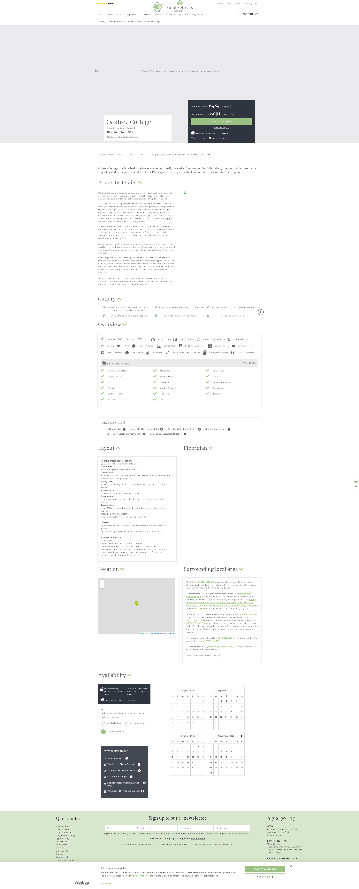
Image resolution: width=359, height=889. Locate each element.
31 (172, 727)
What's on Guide (173, 14)
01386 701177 (281, 818)
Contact (237, 4)
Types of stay (62, 838)
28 (237, 767)
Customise (106, 883)
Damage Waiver (63, 851)
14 (183, 757)
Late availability (63, 832)
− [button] (102, 586)
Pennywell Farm (207, 602)
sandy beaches (249, 614)
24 (226, 717)
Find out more (198, 838)
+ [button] (102, 582)
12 (172, 757)
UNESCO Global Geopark (198, 623)
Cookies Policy (139, 876)
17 (198, 757)
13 (177, 757)
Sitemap (60, 847)
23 (221, 717)
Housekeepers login (65, 860)
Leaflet (142, 633)
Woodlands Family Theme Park (243, 605)
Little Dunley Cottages (128, 137)
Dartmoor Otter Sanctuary (229, 602)
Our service (61, 841)
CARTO (172, 633)
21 (211, 717)
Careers (59, 854)
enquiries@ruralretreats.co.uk (282, 858)
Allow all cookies (265, 869)
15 (188, 757)
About (229, 4)
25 (231, 717)
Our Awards (61, 844)
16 (193, 757)
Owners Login (62, 857)
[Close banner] (291, 866)
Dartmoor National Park (202, 582)
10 (216, 757)
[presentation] (261, 312)
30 (193, 767)
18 (231, 711)
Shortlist (220, 4)
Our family (248, 4)
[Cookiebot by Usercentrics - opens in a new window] (82, 883)
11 (221, 757)
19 (237, 711)
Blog (256, 4)
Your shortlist (62, 826)
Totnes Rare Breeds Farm (214, 605)
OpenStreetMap (153, 633)
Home (100, 14)
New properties (63, 829)
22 (216, 717)
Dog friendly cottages (66, 835)
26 (226, 767)
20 (177, 762)
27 (232, 767)
